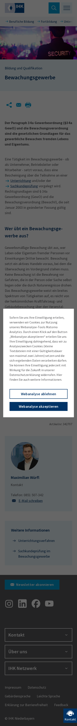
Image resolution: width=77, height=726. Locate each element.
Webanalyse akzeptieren (38, 406)
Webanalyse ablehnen (38, 394)
